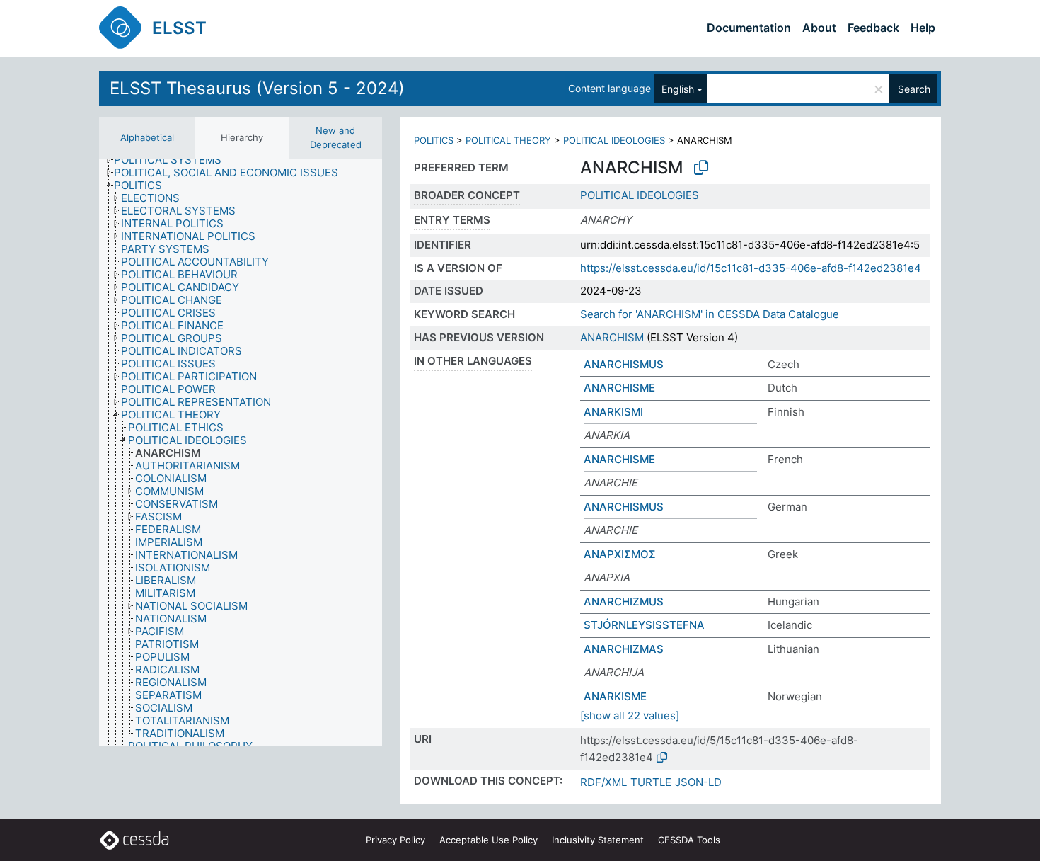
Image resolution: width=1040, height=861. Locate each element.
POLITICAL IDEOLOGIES (614, 140)
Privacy (395, 839)
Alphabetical (147, 137)
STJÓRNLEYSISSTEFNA (644, 625)
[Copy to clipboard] (701, 167)
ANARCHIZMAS (624, 649)
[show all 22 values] (629, 715)
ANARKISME (615, 696)
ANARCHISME (619, 387)
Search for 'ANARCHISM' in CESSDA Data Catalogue (709, 314)
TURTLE (650, 782)
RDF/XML (603, 782)
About (819, 28)
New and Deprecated (336, 137)
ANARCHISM (612, 337)
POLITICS (433, 140)
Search (914, 89)
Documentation (749, 28)
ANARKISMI (613, 411)
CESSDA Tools (689, 839)
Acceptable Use (488, 839)
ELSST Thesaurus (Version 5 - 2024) (257, 88)
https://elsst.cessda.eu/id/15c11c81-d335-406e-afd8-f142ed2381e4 (750, 268)
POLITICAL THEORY (508, 140)
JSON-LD (698, 782)
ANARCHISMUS (624, 364)
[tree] (240, 452)
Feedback (873, 28)
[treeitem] (173, 160)
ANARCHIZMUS (624, 601)
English (677, 89)
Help (923, 28)
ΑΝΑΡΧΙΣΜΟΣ (620, 554)
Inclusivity (598, 839)
